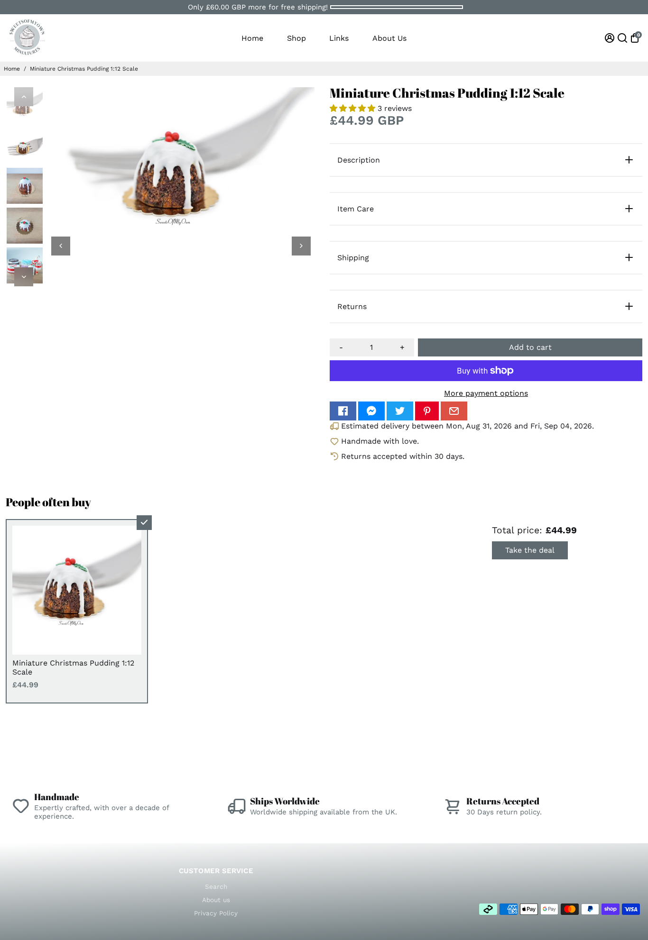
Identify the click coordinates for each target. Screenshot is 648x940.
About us (216, 899)
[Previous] (23, 96)
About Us (389, 38)
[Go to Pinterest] (427, 411)
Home (252, 38)
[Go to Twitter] (400, 411)
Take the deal (530, 550)
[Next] (23, 276)
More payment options (486, 393)
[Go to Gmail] (454, 411)
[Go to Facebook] (343, 411)
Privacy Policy (216, 913)
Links (339, 38)
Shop (296, 38)
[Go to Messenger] (371, 411)
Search (216, 886)
